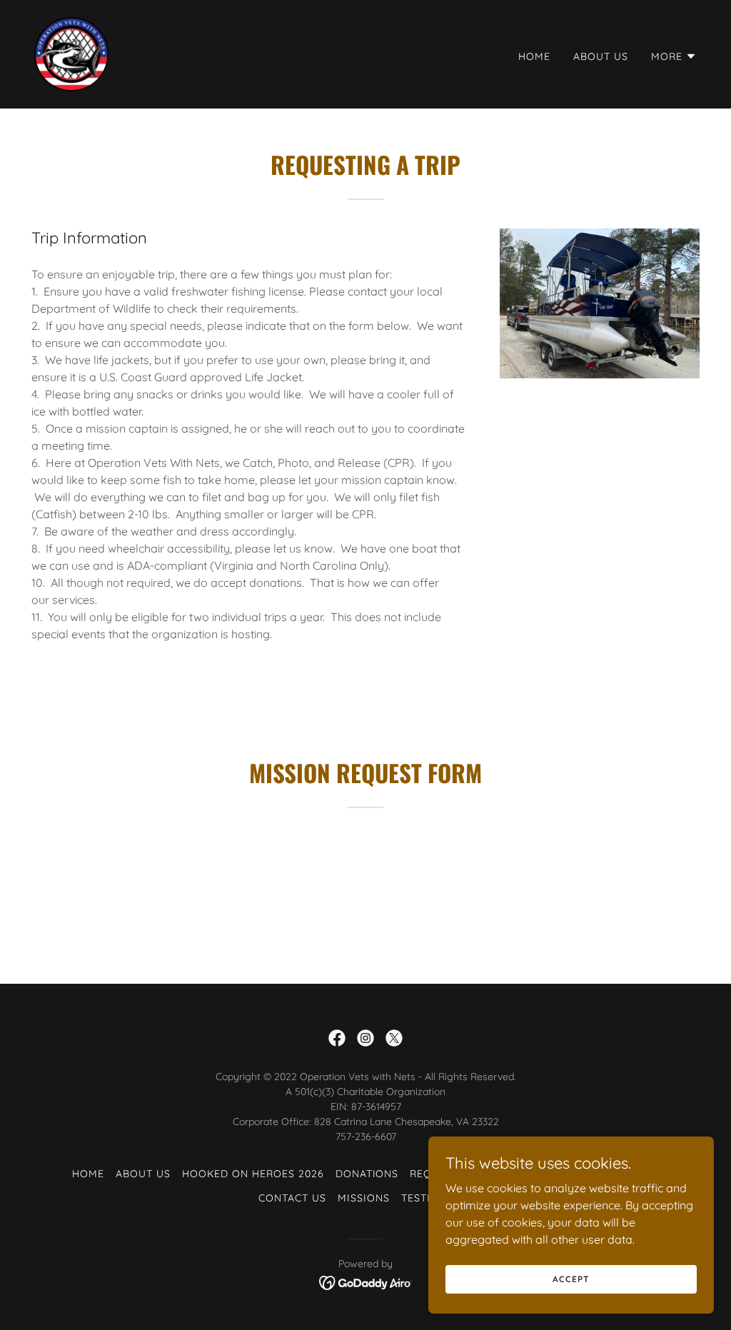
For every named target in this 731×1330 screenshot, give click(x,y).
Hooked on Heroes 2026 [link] (253, 1173)
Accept (571, 1279)
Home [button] (88, 1173)
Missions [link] (364, 1198)
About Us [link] (600, 56)
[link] (71, 53)
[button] (674, 56)
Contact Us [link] (292, 1198)
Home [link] (534, 56)
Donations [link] (367, 1173)
